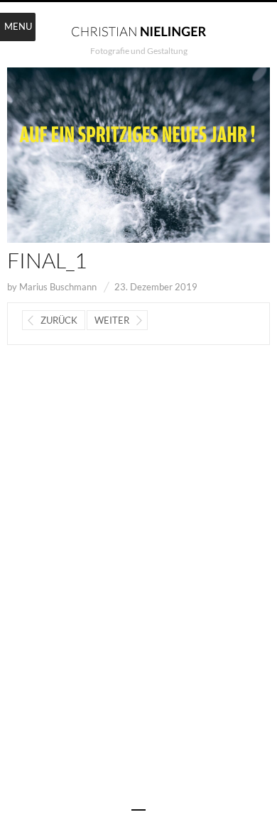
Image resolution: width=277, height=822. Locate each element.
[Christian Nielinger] (138, 30)
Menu (18, 26)
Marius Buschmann (58, 286)
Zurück (58, 320)
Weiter (111, 320)
